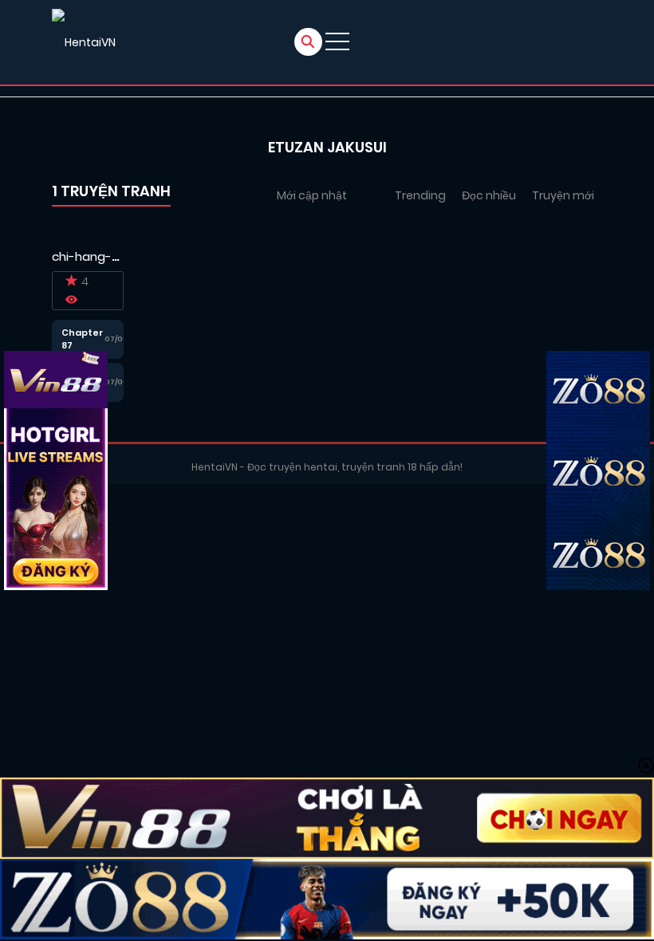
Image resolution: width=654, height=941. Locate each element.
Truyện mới (563, 195)
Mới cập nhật (312, 195)
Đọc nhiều (489, 195)
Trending (420, 195)
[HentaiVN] (84, 42)
